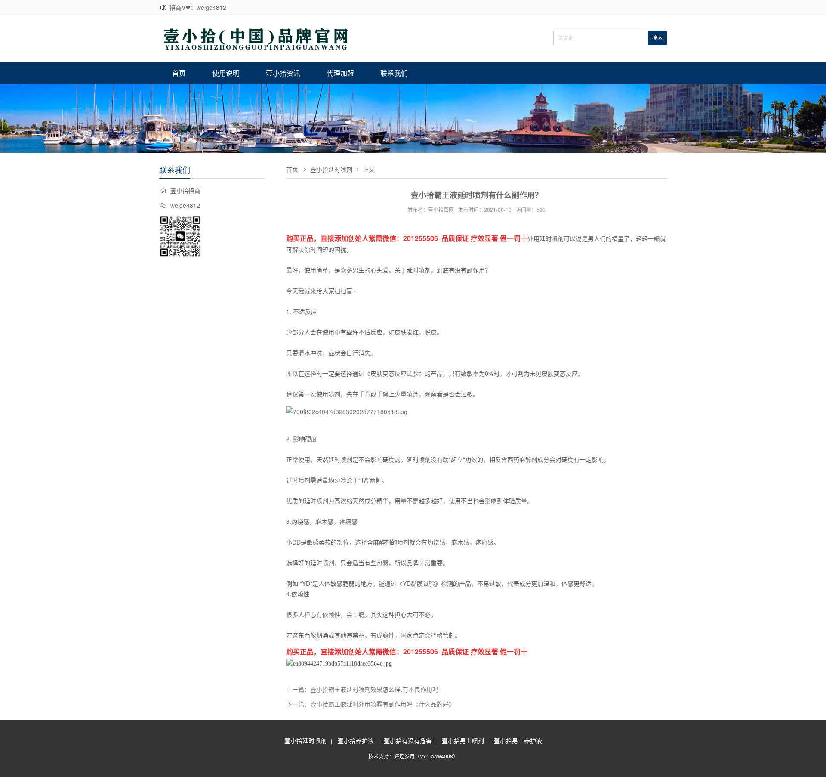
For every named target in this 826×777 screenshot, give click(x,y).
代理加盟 (340, 73)
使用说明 (226, 73)
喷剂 (558, 238)
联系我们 (394, 73)
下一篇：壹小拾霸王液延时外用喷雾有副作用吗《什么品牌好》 (370, 704)
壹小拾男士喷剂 (463, 740)
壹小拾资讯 (283, 73)
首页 (179, 73)
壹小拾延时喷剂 (331, 169)
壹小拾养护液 (356, 740)
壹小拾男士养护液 (518, 740)
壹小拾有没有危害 (408, 740)
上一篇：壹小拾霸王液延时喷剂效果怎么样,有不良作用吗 (362, 689)
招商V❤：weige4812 (198, 7)
